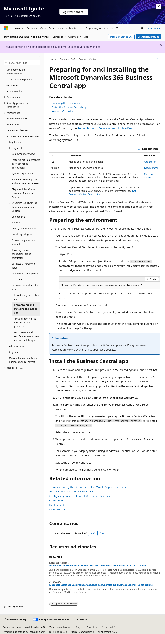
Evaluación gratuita (148, 36)
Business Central (88, 59)
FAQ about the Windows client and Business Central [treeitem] (25, 193)
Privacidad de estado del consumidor (23, 631)
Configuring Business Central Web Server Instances (80, 496)
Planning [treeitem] (16, 222)
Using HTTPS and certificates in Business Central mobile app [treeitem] (26, 336)
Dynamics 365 (67, 59)
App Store (149, 161)
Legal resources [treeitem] (17, 142)
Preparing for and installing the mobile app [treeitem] (25, 308)
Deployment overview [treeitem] (23, 153)
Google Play (150, 167)
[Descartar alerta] (158, 6)
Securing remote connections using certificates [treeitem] (21, 253)
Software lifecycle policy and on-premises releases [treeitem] (26, 181)
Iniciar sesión (154, 27)
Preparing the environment (66, 103)
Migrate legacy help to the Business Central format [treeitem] (23, 359)
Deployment (56, 505)
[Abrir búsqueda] (142, 28)
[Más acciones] (157, 59)
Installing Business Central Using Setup (73, 491)
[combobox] (22, 62)
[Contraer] (40, 56)
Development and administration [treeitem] (16, 71)
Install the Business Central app (69, 107)
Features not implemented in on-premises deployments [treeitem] (26, 163)
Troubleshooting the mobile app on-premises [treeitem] (25, 322)
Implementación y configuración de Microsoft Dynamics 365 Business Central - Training (97, 565)
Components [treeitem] (18, 216)
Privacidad (107, 627)
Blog (77, 627)
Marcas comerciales (81, 631)
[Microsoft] (6, 28)
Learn (53, 59)
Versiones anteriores (60, 627)
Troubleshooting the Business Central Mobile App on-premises (87, 487)
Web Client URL (58, 509)
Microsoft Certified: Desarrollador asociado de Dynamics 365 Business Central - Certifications (101, 584)
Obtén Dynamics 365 (121, 36)
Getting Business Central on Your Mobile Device (106, 128)
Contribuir (92, 627)
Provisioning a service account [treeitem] (23, 242)
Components (57, 500)
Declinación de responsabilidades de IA (24, 627)
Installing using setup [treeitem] (23, 234)
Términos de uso (58, 631)
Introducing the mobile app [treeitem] (26, 297)
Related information (62, 111)
